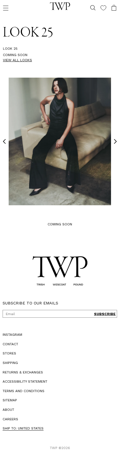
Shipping (10, 363)
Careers (10, 419)
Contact (10, 344)
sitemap (10, 400)
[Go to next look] (115, 141)
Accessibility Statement (25, 381)
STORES (9, 353)
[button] (5, 8)
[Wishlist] (103, 8)
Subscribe (105, 314)
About (8, 410)
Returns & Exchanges (23, 372)
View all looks (17, 60)
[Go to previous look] (4, 141)
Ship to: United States (23, 428)
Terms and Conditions (23, 391)
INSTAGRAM (12, 335)
